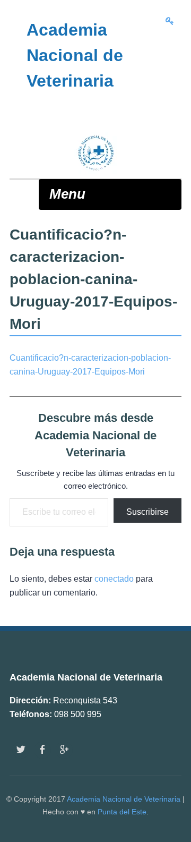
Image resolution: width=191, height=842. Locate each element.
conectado (114, 578)
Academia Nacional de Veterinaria (123, 799)
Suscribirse (147, 511)
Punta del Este (122, 811)
